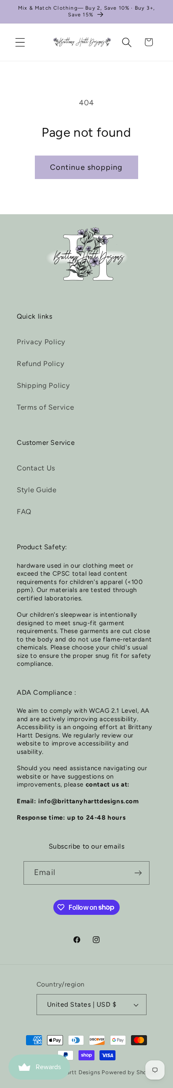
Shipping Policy (43, 385)
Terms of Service (45, 407)
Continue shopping (86, 167)
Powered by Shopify (130, 1072)
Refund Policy (40, 363)
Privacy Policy (41, 342)
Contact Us (36, 468)
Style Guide (37, 490)
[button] (20, 42)
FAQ (24, 511)
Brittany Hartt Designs (69, 1072)
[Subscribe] (138, 873)
